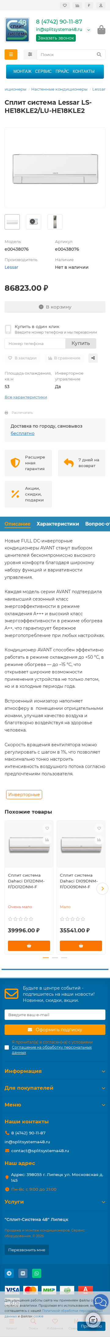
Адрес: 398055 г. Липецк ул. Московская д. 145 (57, 1177)
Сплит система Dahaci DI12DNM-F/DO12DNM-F (26, 881)
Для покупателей (29, 1088)
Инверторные (24, 794)
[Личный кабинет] (100, 5)
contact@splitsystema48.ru (40, 1150)
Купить (81, 343)
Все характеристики (26, 397)
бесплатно (23, 433)
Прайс (62, 71)
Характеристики (58, 524)
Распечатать (22, 412)
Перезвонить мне (26, 1249)
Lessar (98, 89)
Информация (23, 1071)
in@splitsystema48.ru (59, 29)
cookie (38, 1316)
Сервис (43, 71)
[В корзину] (29, 946)
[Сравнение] (77, 5)
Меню (13, 1105)
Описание (18, 524)
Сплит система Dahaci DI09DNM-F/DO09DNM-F (79, 881)
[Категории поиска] (30, 54)
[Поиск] (99, 54)
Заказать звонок (56, 38)
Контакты (84, 71)
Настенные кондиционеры (59, 89)
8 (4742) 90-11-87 (59, 21)
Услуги (14, 1202)
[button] (8, 888)
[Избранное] (65, 5)
